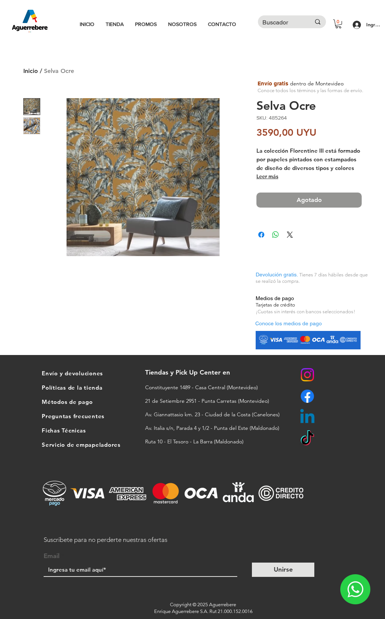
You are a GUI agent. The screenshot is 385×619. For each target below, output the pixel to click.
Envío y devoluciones (72, 373)
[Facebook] (307, 396)
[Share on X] (289, 234)
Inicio (30, 70)
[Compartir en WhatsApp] (275, 234)
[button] (338, 24)
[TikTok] (307, 439)
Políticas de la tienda (72, 387)
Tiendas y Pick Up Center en (188, 372)
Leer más (267, 176)
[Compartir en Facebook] (261, 234)
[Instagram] (307, 375)
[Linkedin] (307, 417)
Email (51, 556)
